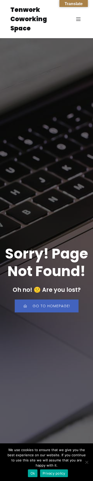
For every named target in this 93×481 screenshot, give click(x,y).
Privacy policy (54, 473)
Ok (32, 473)
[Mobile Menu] (78, 19)
